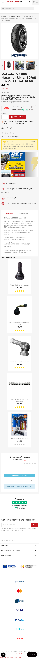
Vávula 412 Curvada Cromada (19, 362)
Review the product (19, 475)
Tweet (10, 128)
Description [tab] (10, 213)
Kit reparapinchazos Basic (19, 438)
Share (7, 128)
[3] (8, 133)
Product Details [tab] (22, 213)
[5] (13, 133)
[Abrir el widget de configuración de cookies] (3, 655)
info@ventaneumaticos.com (10, 657)
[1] (2, 133)
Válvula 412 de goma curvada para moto (19, 323)
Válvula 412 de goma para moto (19, 285)
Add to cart (17, 117)
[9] (23, 291)
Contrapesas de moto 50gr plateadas (19, 400)
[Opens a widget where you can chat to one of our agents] (32, 654)
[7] (20, 291)
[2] (5, 133)
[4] (10, 133)
